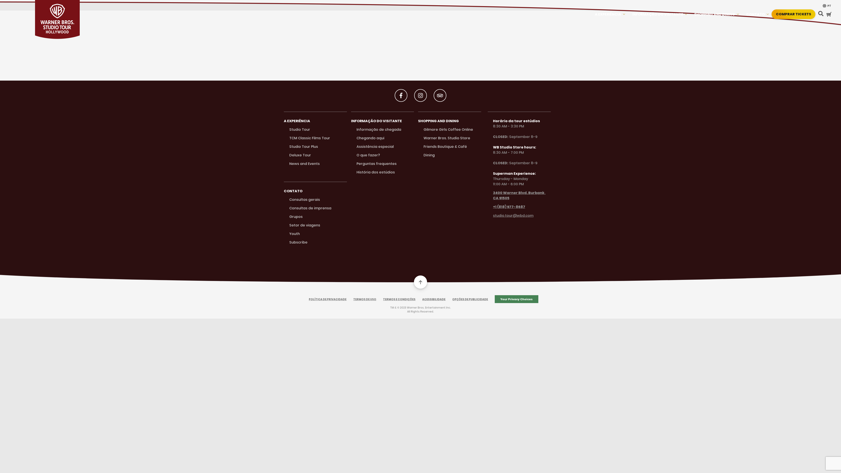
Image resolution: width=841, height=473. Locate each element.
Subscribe (298, 242)
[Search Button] (820, 14)
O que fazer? (368, 155)
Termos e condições (399, 299)
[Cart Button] (829, 14)
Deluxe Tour (300, 155)
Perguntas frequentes (377, 163)
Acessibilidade (433, 299)
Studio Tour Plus (303, 146)
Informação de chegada (379, 129)
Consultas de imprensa (310, 208)
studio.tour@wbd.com (513, 215)
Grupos (296, 216)
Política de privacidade (327, 299)
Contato (755, 14)
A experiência (608, 14)
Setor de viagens (304, 225)
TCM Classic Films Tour (309, 138)
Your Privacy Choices (516, 299)
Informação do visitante (657, 14)
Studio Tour (299, 129)
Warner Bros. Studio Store (447, 138)
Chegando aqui (370, 138)
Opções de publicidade (470, 299)
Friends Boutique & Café (445, 146)
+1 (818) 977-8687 (509, 206)
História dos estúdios (376, 172)
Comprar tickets (793, 14)
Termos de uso (364, 299)
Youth (294, 233)
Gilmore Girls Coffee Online (448, 129)
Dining (429, 155)
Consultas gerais (304, 199)
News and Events (304, 163)
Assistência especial (375, 146)
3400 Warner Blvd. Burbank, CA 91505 (519, 195)
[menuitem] (826, 5)
